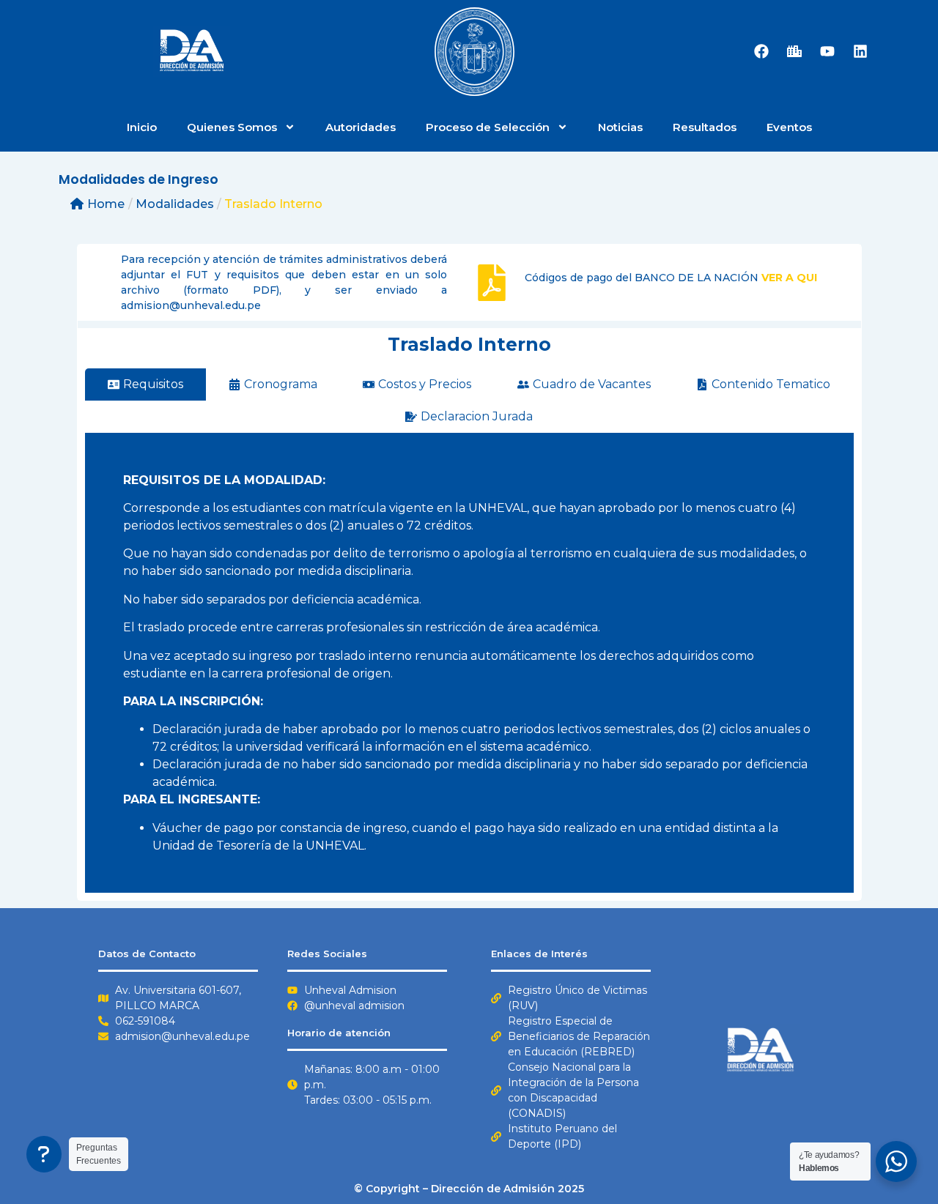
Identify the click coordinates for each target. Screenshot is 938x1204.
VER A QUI (789, 277)
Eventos (789, 127)
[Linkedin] (860, 51)
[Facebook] (761, 51)
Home (106, 204)
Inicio (142, 127)
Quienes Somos (232, 127)
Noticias (620, 127)
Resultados (704, 127)
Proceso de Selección (488, 127)
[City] (794, 51)
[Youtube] (827, 51)
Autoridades (360, 127)
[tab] (145, 384)
